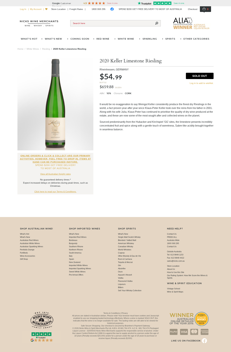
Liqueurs (122, 284)
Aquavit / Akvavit (125, 275)
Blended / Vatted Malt (127, 240)
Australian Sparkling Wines (31, 246)
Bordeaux (73, 240)
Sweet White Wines (77, 272)
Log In (23, 9)
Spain (71, 259)
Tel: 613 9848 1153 (175, 255)
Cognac (121, 253)
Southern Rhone (76, 246)
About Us (171, 269)
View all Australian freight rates (55, 174)
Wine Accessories (27, 256)
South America (75, 253)
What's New (25, 237)
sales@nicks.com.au (176, 261)
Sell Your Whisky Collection (129, 290)
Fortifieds (24, 253)
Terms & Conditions (112, 313)
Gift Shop (24, 259)
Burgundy (73, 243)
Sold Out (199, 75)
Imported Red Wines (77, 237)
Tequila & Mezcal (125, 262)
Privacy (124, 313)
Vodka (120, 278)
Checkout (192, 9)
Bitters (120, 287)
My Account (36, 9)
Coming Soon (79, 38)
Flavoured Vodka (125, 281)
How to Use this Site (175, 272)
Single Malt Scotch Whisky (129, 237)
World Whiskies (124, 250)
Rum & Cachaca (125, 259)
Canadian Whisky (125, 246)
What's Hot (29, 38)
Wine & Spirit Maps (175, 292)
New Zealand (74, 262)
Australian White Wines (30, 243)
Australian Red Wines (29, 240)
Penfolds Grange (27, 250)
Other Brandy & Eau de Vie (129, 256)
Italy (70, 256)
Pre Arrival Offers (76, 275)
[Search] (157, 23)
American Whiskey (126, 243)
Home (20, 49)
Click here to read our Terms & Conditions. (55, 191)
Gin (119, 265)
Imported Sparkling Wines (80, 268)
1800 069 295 (98, 9)
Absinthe (122, 268)
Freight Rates (76, 9)
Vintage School (173, 289)
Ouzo (120, 272)
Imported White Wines (78, 265)
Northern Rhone (76, 250)
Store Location (58, 9)
